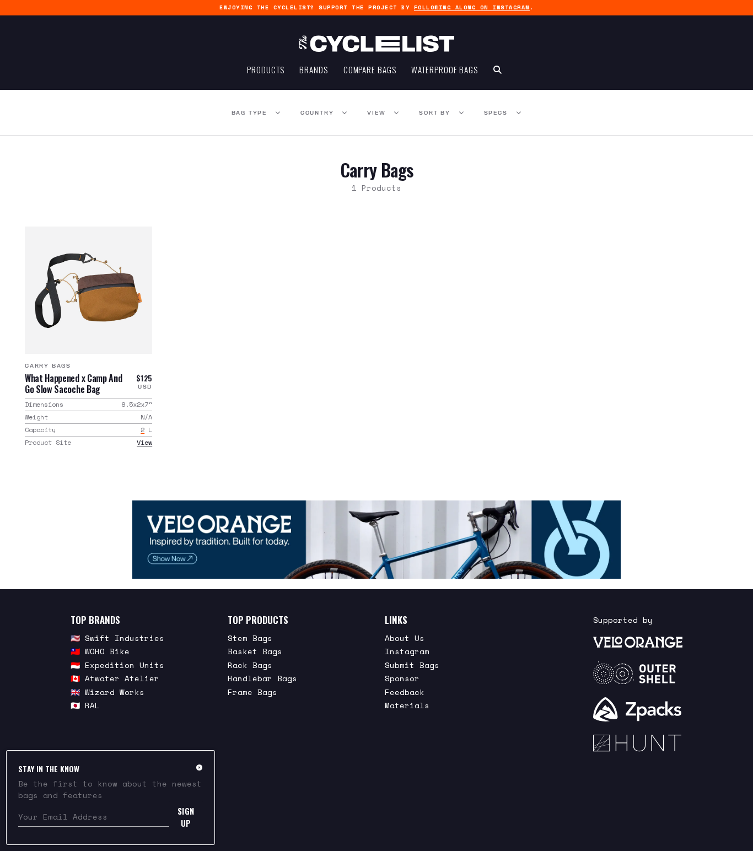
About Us (404, 638)
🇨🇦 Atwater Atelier (115, 678)
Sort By (434, 112)
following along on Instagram (472, 7)
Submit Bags (412, 665)
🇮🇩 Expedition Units (117, 665)
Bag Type (249, 112)
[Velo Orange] (376, 539)
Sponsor (402, 678)
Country (317, 112)
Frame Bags (252, 692)
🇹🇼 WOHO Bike (100, 651)
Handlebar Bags (262, 678)
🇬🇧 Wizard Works (107, 692)
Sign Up (186, 817)
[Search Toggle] (497, 69)
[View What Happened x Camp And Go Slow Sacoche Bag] (88, 290)
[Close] (199, 767)
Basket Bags (255, 651)
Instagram (407, 651)
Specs (496, 112)
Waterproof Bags (444, 69)
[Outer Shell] (637, 673)
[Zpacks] (637, 709)
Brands (313, 69)
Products (265, 69)
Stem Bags (250, 638)
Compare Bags (369, 69)
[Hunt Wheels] (637, 743)
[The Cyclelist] (376, 43)
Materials (407, 705)
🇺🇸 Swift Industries (117, 638)
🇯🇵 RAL (85, 705)
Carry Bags (48, 365)
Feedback (404, 692)
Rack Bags (250, 665)
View (376, 112)
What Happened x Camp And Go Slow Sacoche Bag (73, 383)
